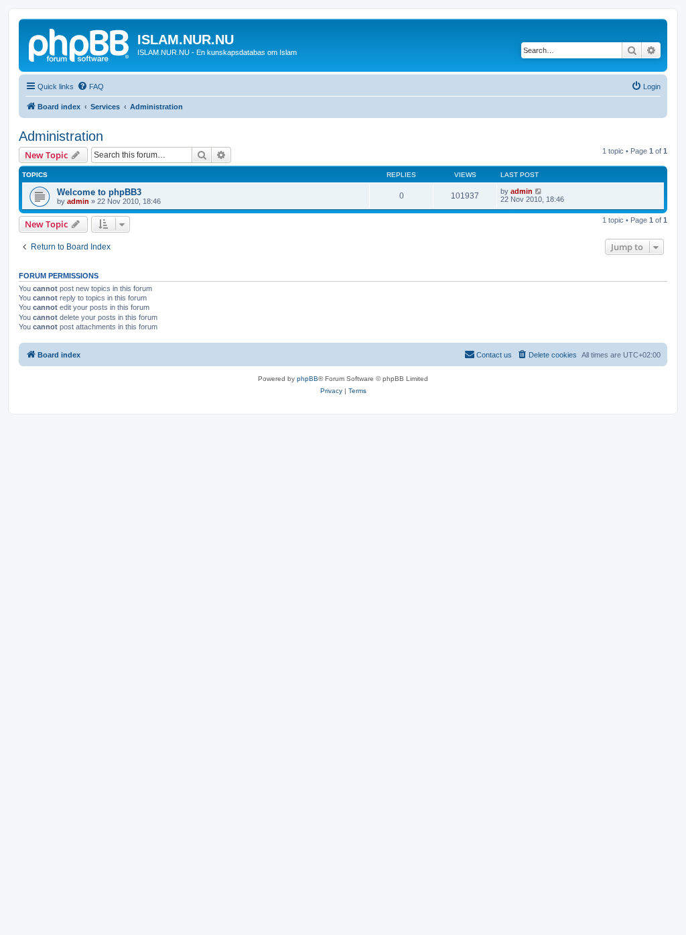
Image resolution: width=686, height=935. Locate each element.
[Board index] (79, 43)
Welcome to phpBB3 (99, 192)
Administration (61, 136)
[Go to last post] (539, 191)
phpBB (307, 378)
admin (78, 201)
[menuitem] (90, 86)
